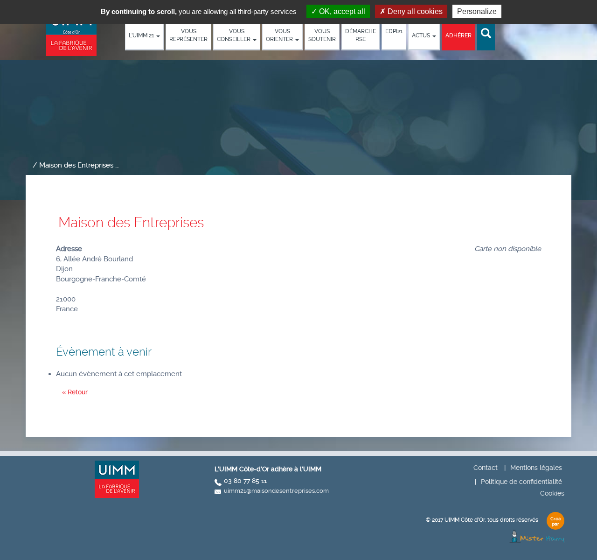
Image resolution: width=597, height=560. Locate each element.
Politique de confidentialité (521, 481)
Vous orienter (280, 35)
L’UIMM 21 (142, 35)
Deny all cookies (414, 11)
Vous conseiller (234, 35)
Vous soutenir (322, 35)
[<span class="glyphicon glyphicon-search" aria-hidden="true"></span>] (486, 34)
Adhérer (458, 35)
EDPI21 (394, 31)
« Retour (75, 392)
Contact (485, 467)
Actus (421, 35)
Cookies (552, 493)
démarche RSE (360, 35)
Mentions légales (536, 467)
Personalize (477, 11)
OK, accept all (341, 11)
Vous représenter (188, 35)
